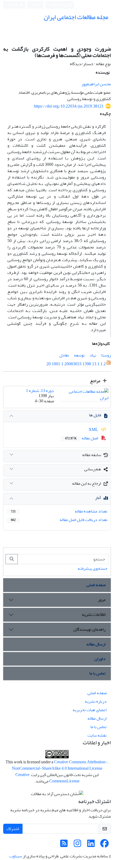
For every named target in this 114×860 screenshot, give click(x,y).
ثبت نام (36, 5)
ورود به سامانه (59, 5)
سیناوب (15, 856)
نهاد (93, 355)
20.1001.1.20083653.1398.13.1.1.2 (76, 364)
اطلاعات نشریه (94, 614)
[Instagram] (77, 845)
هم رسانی (92, 469)
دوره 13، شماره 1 (40, 391)
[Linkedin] (91, 845)
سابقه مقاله (91, 455)
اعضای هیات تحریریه (90, 710)
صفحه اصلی (96, 585)
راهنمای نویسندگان (89, 629)
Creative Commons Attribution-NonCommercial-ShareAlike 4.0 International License (60, 765)
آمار (98, 498)
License (73, 781)
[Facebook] (104, 845)
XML (94, 430)
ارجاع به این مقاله (86, 483)
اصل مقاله (82, 438)
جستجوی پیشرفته (92, 568)
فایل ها (95, 415)
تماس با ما (97, 673)
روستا (106, 355)
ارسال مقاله (96, 644)
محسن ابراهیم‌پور (96, 84)
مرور (102, 600)
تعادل (64, 355)
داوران (100, 659)
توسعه (79, 355)
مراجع (95, 381)
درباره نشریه (96, 701)
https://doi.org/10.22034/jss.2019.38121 (69, 106)
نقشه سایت (97, 735)
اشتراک (13, 829)
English (12, 5)
